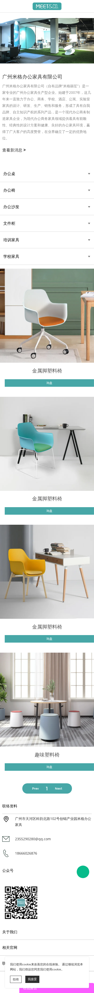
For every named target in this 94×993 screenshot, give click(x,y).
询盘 (49, 383)
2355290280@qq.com (33, 838)
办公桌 (9, 173)
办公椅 (9, 190)
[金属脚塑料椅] (47, 316)
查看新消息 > (14, 150)
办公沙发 (11, 206)
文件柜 (9, 223)
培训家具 (11, 240)
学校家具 (11, 256)
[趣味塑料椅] (47, 700)
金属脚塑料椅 (47, 371)
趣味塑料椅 (47, 755)
